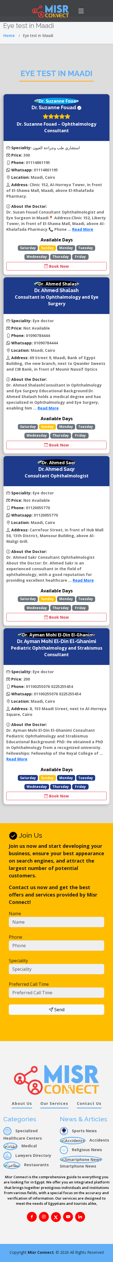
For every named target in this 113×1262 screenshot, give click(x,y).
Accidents (98, 1140)
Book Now (58, 266)
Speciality (18, 961)
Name (15, 914)
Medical (28, 1145)
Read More (82, 229)
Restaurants (36, 1164)
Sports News (84, 1130)
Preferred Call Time (29, 984)
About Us (22, 1103)
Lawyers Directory (32, 1155)
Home (9, 35)
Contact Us (89, 1103)
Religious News (86, 1149)
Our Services (54, 1103)
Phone (15, 937)
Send (58, 1010)
